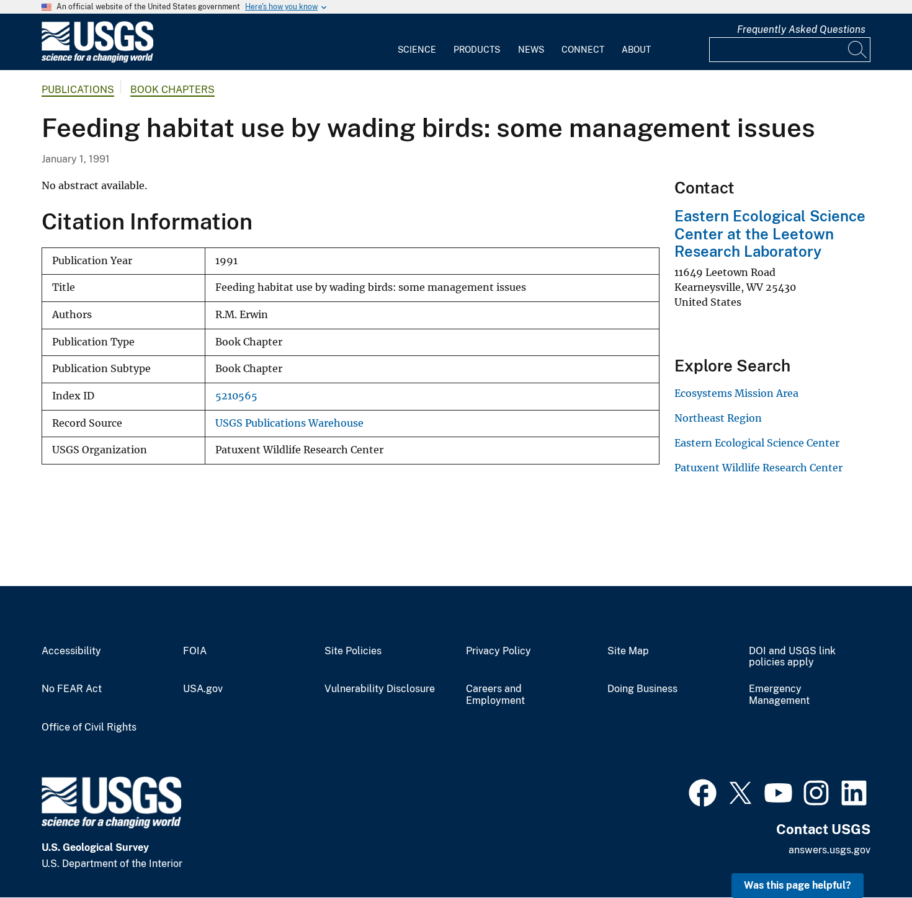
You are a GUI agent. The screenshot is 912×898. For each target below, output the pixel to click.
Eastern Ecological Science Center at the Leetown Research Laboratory (769, 233)
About (636, 50)
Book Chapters (172, 90)
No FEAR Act (72, 689)
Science (417, 50)
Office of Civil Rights (89, 727)
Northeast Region (718, 418)
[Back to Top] (867, 853)
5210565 (236, 396)
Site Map (628, 651)
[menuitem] (417, 42)
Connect (582, 50)
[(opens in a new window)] (702, 791)
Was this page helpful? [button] (797, 885)
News (531, 50)
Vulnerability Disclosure (379, 689)
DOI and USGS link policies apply (792, 657)
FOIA (195, 651)
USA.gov (203, 689)
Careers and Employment (495, 694)
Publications (78, 90)
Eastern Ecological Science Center (756, 443)
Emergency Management (779, 694)
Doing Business (642, 689)
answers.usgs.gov (829, 850)
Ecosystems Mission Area (736, 393)
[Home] (97, 60)
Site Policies (353, 651)
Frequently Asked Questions (801, 29)
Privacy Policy (498, 651)
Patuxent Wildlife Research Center (758, 467)
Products (477, 50)
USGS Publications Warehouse (289, 423)
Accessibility (71, 651)
